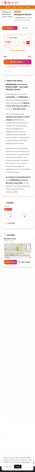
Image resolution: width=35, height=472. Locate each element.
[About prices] (32, 33)
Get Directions (11, 262)
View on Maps (25, 262)
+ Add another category (17, 50)
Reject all (8, 466)
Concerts (8, 7)
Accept (18, 466)
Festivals (21, 7)
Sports (14, 7)
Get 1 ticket (17, 62)
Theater (27, 7)
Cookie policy (25, 462)
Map (26, 28)
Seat (10, 28)
